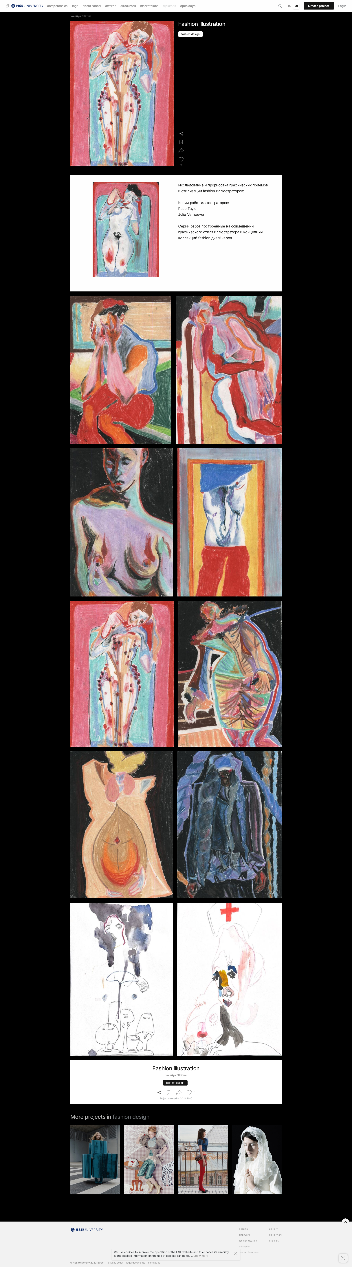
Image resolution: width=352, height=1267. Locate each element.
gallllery (273, 1228)
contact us (154, 1262)
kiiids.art (274, 1240)
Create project (318, 6)
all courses (128, 6)
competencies (57, 6)
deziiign (243, 1228)
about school (92, 6)
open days (187, 6)
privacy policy (115, 1262)
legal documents (135, 1262)
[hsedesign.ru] (27, 5)
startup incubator (249, 1252)
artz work (244, 1234)
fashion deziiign (248, 1240)
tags (75, 6)
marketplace (149, 6)
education (244, 1246)
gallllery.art (275, 1234)
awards (110, 6)
